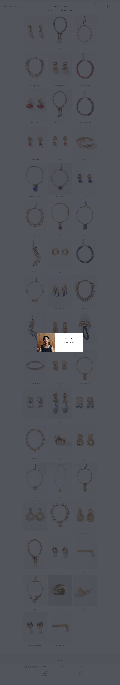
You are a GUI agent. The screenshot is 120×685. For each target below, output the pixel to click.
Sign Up (69, 345)
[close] (82, 334)
